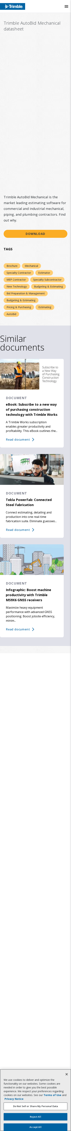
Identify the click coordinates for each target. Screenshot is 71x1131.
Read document (18, 440)
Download (35, 234)
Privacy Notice (14, 1099)
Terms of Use (52, 1095)
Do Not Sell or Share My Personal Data (35, 1106)
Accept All (35, 1127)
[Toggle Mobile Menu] (66, 6)
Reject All (35, 1116)
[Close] (67, 1074)
